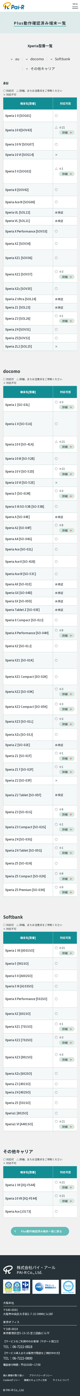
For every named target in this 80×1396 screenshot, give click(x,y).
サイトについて (61, 1380)
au (17, 58)
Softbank (62, 58)
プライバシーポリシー (40, 1375)
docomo (37, 58)
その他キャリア (42, 68)
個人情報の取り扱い (13, 1375)
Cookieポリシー (11, 1380)
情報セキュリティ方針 (35, 1380)
